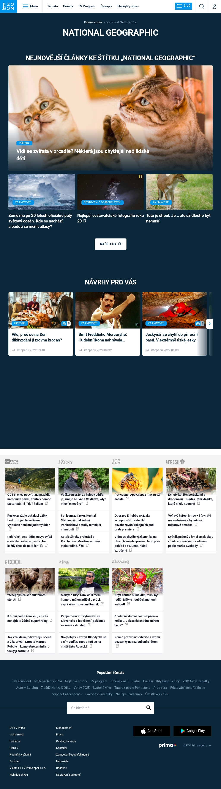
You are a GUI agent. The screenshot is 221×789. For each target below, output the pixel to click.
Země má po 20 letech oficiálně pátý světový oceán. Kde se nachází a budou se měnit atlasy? (40, 221)
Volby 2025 (82, 688)
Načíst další (110, 244)
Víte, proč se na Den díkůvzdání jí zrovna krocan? (37, 337)
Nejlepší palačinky (129, 694)
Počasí (148, 681)
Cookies (15, 761)
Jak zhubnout (21, 681)
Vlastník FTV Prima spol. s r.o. (28, 768)
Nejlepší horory (76, 681)
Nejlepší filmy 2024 (48, 681)
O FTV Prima (17, 727)
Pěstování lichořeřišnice (187, 688)
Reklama (15, 741)
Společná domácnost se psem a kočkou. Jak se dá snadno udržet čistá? (137, 620)
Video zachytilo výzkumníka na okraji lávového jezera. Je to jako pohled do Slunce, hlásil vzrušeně (137, 543)
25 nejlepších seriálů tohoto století (26, 597)
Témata (52, 6)
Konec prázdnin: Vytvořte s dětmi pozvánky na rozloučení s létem (137, 639)
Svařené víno (102, 688)
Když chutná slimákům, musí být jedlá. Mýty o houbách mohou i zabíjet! (136, 599)
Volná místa (17, 734)
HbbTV (14, 747)
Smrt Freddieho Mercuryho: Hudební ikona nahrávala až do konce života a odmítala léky (105, 337)
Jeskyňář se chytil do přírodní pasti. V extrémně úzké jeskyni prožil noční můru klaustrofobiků (172, 337)
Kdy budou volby (168, 681)
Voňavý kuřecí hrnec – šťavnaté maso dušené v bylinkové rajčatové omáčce (189, 520)
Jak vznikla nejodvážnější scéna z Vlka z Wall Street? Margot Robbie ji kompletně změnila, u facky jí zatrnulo (29, 644)
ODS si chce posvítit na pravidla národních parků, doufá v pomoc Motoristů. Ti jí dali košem (29, 499)
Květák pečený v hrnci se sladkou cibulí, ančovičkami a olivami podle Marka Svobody (190, 541)
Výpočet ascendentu (67, 694)
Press (59, 734)
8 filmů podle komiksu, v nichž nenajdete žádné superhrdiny (27, 618)
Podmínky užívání (20, 754)
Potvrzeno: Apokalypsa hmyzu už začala (137, 497)
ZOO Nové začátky (196, 681)
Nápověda (62, 761)
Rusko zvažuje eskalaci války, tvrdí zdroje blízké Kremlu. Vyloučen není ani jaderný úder (28, 520)
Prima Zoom (93, 22)
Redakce (61, 768)
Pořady (68, 6)
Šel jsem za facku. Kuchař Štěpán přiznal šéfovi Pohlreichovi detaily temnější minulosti (81, 522)
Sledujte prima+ (128, 6)
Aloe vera (160, 688)
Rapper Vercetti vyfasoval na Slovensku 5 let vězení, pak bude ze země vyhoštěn (83, 620)
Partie (135, 681)
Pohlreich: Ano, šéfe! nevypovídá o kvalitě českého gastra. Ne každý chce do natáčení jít (29, 541)
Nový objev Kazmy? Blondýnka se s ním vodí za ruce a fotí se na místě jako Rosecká (83, 641)
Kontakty (61, 747)
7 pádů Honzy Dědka (55, 688)
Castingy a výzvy (66, 741)
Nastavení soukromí (68, 774)
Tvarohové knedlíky (98, 694)
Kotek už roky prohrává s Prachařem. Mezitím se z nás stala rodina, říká (80, 541)
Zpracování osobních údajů (72, 754)
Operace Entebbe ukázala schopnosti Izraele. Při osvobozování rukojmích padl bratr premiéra (135, 522)
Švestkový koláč (157, 694)
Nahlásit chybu (19, 774)
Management (64, 727)
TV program (98, 681)
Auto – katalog (27, 688)
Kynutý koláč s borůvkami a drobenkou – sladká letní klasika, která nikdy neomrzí (190, 499)
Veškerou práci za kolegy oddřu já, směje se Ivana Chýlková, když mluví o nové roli (83, 499)
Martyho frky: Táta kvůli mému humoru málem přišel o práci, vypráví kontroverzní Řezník (81, 599)
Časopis (106, 6)
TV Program (86, 6)
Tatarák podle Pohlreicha (132, 688)
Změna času (119, 681)
